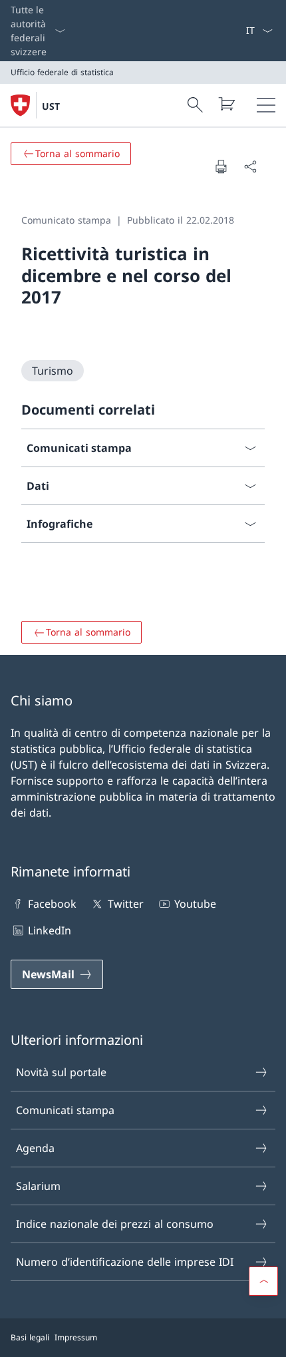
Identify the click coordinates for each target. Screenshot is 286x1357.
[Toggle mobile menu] (266, 105)
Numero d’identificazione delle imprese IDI (124, 1262)
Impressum (76, 1337)
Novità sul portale (61, 1072)
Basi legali (30, 1337)
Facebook (52, 903)
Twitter (125, 903)
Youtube (195, 903)
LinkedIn (49, 930)
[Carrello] (226, 104)
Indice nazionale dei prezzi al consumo (115, 1224)
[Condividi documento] (250, 166)
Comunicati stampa (65, 1110)
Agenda (35, 1148)
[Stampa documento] (220, 166)
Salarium (38, 1186)
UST (51, 106)
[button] (263, 1281)
